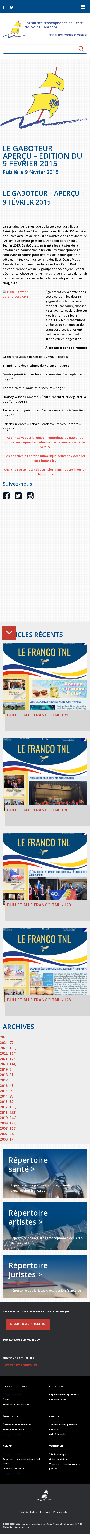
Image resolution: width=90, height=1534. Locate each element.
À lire (6, 1399)
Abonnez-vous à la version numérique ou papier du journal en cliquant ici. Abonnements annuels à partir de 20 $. (45, 442)
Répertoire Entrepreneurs (64, 1394)
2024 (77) (7, 1042)
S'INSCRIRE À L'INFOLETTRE (27, 1323)
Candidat (54, 1429)
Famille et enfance (13, 1429)
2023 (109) (8, 1048)
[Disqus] (45, 568)
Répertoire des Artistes (16, 1404)
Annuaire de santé (13, 1468)
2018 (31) (7, 1074)
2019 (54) (7, 1069)
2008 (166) (8, 1128)
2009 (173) (8, 1123)
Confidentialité (28, 1511)
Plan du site (60, 1511)
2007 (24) (7, 1134)
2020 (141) (8, 1064)
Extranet (45, 1511)
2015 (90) (7, 1091)
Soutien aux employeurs (63, 1424)
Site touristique (58, 1454)
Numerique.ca (22, 1527)
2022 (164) (8, 1053)
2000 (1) (6, 1139)
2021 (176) (8, 1058)
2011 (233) (8, 1112)
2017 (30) (7, 1080)
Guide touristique (59, 1459)
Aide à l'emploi (57, 1434)
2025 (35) (7, 1037)
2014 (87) (7, 1096)
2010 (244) (8, 1117)
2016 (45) (7, 1085)
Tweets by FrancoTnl (20, 1365)
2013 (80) (7, 1101)
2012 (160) (8, 1107)
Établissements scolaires (17, 1424)
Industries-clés (57, 1399)
